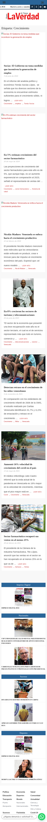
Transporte (7, 799)
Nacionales (21, 803)
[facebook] (32, 7)
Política (6, 792)
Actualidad (35, 799)
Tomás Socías (29, 103)
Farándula (21, 813)
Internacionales (22, 806)
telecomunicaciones (22, 342)
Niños (17, 421)
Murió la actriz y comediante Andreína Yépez (26, 7)
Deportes (20, 795)
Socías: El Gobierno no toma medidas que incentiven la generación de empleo (23, 69)
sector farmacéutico (22, 189)
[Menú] (3, 2)
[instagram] (40, 7)
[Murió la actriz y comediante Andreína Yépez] (23, 769)
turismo (34, 342)
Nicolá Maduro (20, 268)
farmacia (18, 567)
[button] (41, 816)
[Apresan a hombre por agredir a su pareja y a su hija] (23, 712)
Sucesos (6, 813)
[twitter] (36, 7)
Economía (21, 792)
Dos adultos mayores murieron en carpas (19, 700)
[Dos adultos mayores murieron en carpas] (23, 689)
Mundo (19, 799)
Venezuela (31, 268)
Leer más (18, 100)
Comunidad (35, 795)
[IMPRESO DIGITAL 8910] (23, 597)
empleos (18, 103)
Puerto (5, 803)
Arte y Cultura (35, 809)
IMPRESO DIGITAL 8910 (10, 608)
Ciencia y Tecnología (34, 804)
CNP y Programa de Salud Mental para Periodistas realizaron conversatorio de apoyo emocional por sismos (23, 641)
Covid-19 (34, 813)
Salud (32, 792)
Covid (6, 495)
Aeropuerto (7, 806)
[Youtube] (45, 7)
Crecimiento (8, 103)
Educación (7, 795)
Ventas (26, 567)
